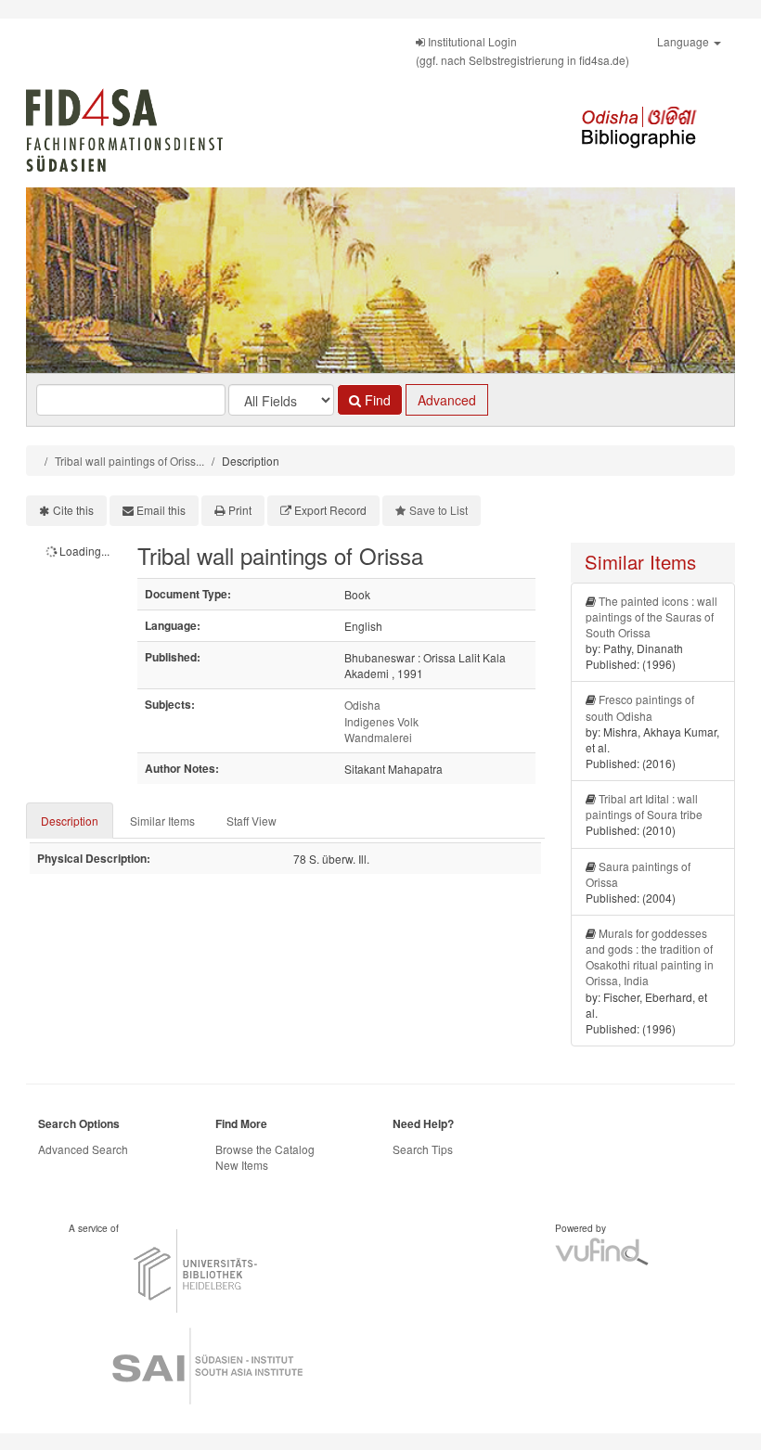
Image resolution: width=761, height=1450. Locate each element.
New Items (241, 1165)
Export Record (330, 510)
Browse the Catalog (265, 1149)
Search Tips (423, 1149)
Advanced (447, 400)
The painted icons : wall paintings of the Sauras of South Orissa (651, 616)
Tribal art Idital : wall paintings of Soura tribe (644, 806)
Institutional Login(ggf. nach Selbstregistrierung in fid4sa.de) (522, 50)
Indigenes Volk (381, 721)
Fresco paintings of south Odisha (640, 707)
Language (684, 41)
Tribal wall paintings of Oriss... (129, 460)
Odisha (362, 704)
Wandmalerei (378, 737)
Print (240, 510)
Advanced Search (83, 1149)
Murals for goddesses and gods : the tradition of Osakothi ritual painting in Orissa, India (650, 956)
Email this (161, 510)
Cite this (73, 510)
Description (69, 820)
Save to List (438, 510)
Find (376, 400)
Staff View (251, 820)
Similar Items (162, 820)
